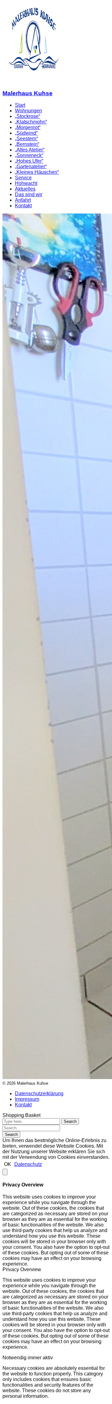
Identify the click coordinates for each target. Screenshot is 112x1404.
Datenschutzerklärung (39, 1093)
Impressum (27, 1099)
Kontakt (23, 1104)
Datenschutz (28, 1164)
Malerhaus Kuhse (27, 93)
